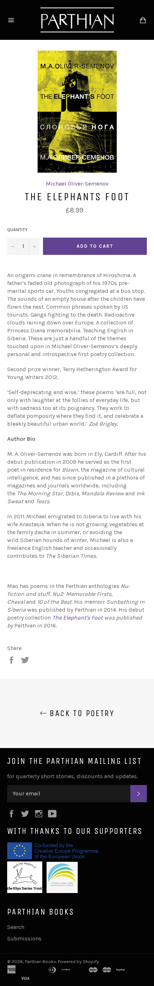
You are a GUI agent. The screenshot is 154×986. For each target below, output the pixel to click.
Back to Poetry (80, 713)
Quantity (17, 229)
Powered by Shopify (78, 961)
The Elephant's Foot (77, 617)
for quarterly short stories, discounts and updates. (72, 776)
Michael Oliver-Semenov (77, 183)
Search (15, 927)
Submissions (24, 938)
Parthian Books (40, 961)
